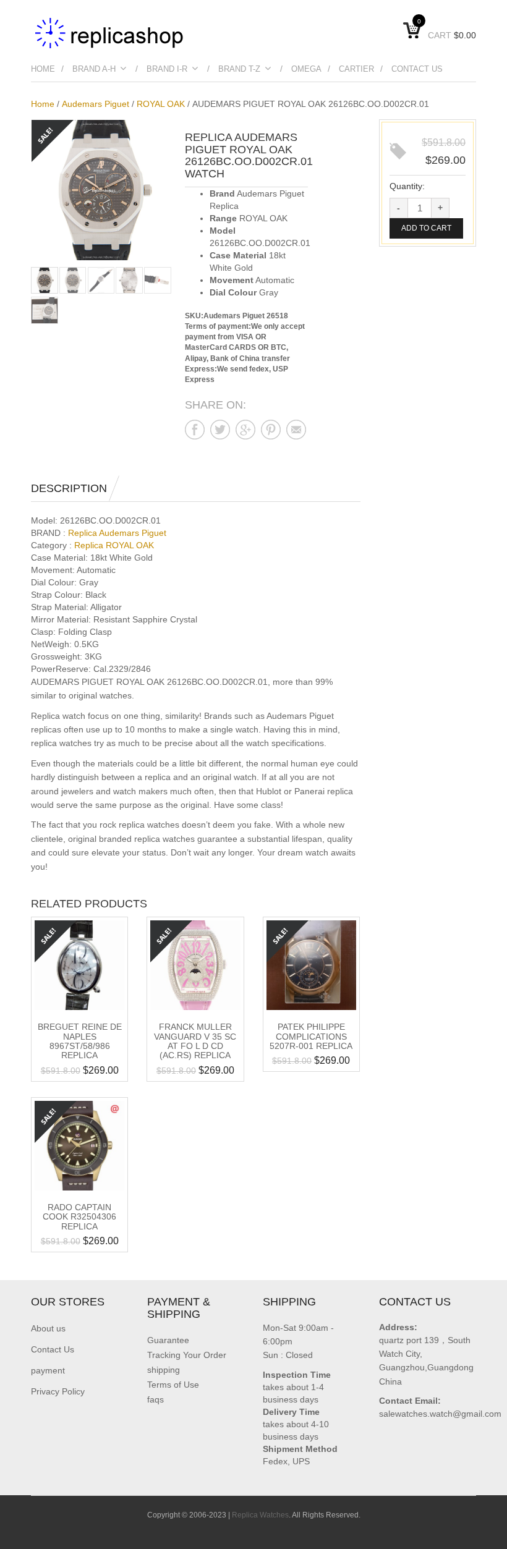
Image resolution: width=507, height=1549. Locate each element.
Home (43, 69)
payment (48, 1370)
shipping (163, 1370)
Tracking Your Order (186, 1355)
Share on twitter (220, 429)
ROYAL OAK (161, 104)
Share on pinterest (271, 429)
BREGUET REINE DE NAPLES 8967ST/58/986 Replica (80, 1041)
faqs (155, 1399)
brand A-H (94, 69)
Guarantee (168, 1340)
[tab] (75, 488)
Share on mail (296, 429)
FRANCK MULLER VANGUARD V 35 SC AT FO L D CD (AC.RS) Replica (195, 1041)
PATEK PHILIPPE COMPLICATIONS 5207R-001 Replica (311, 1036)
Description (69, 488)
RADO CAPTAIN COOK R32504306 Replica (79, 1216)
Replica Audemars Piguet (117, 533)
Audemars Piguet (95, 104)
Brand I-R (167, 69)
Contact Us (417, 69)
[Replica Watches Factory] (110, 32)
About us (48, 1328)
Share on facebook (195, 429)
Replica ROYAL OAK (114, 545)
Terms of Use (173, 1385)
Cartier (356, 69)
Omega (306, 69)
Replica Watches (260, 1515)
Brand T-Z (239, 69)
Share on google (245, 429)
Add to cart (426, 228)
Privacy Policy (58, 1391)
